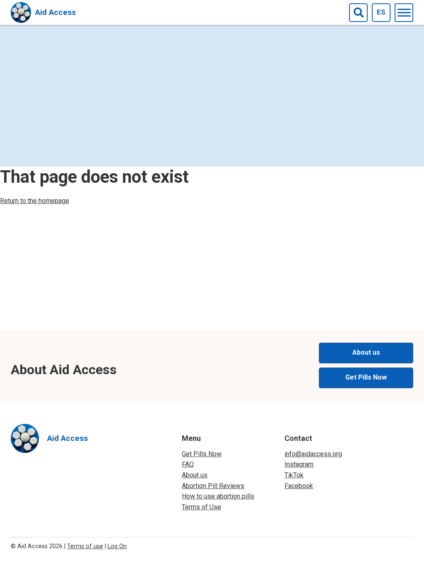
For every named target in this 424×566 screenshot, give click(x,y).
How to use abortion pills (218, 496)
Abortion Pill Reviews (213, 486)
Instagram (298, 464)
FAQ (188, 464)
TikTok (294, 475)
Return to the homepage (34, 201)
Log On (117, 546)
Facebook (298, 486)
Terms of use (85, 546)
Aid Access (55, 12)
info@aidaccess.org (313, 454)
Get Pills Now (366, 377)
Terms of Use (201, 507)
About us (366, 352)
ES (381, 12)
